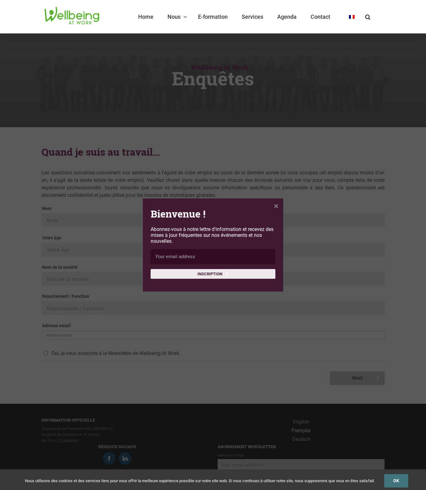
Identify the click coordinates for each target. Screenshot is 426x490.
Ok (396, 480)
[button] (367, 16)
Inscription (210, 274)
